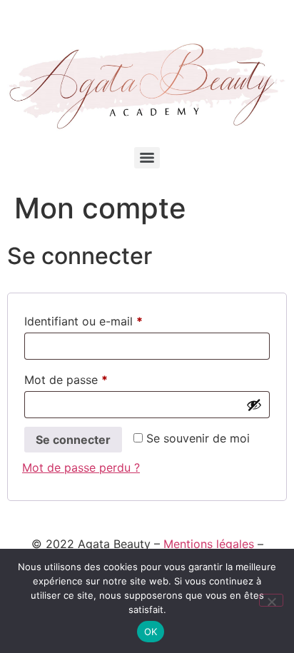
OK (151, 631)
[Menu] (147, 157)
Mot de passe (95, 379)
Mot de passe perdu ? (81, 467)
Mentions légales (208, 544)
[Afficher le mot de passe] (254, 404)
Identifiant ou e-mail (113, 320)
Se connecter (73, 439)
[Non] (271, 600)
